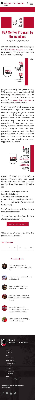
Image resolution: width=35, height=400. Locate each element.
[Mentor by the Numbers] (17, 22)
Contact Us (8, 366)
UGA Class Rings (10, 371)
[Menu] (31, 3)
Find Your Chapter (10, 358)
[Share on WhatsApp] (15, 248)
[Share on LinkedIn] (25, 248)
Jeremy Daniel (24, 41)
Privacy (8, 376)
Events (7, 355)
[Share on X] (9, 248)
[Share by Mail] (31, 248)
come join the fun (22, 100)
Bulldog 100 (9, 352)
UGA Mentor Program (13, 50)
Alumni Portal (9, 368)
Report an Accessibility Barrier (13, 379)
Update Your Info (10, 360)
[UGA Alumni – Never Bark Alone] (13, 3)
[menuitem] (27, 3)
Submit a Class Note (11, 363)
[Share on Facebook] (4, 248)
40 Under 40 (9, 350)
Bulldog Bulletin (9, 373)
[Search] (27, 3)
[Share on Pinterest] (20, 248)
